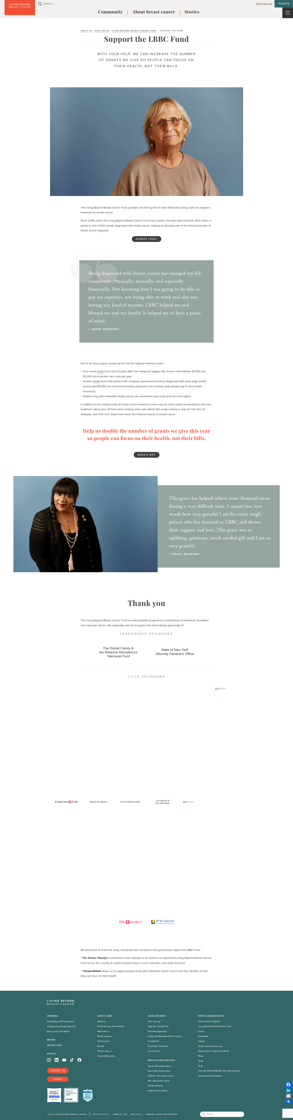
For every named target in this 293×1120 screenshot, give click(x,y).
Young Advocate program (210, 1075)
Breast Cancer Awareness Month (213, 1051)
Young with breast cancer (160, 1066)
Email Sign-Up (264, 3)
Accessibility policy (106, 1056)
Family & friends (155, 1085)
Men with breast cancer (159, 1080)
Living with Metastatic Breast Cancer (165, 1036)
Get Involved (103, 1041)
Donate (283, 3)
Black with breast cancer (159, 1071)
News (200, 1061)
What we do (102, 30)
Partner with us (104, 1051)
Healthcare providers (158, 1090)
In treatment (153, 1041)
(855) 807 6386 (54, 1045)
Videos (201, 1041)
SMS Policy (137, 1114)
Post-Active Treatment (158, 1046)
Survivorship (153, 1051)
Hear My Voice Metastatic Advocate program (219, 1070)
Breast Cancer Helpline (209, 1021)
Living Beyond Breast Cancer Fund (134, 30)
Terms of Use (120, 1114)
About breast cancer (153, 12)
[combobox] (143, 3)
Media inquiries (104, 1036)
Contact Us (57, 1070)
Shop (200, 1065)
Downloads (203, 1036)
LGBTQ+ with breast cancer (161, 1075)
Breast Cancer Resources (210, 1046)
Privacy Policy (101, 1114)
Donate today (146, 239)
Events (201, 1031)
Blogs (200, 1056)
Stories (191, 12)
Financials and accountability (110, 1026)
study (100, 371)
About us (86, 30)
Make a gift (147, 455)
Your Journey (154, 1021)
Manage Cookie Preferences (161, 1114)
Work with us (103, 1031)
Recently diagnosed (157, 1031)
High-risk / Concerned (158, 1026)
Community (110, 12)
